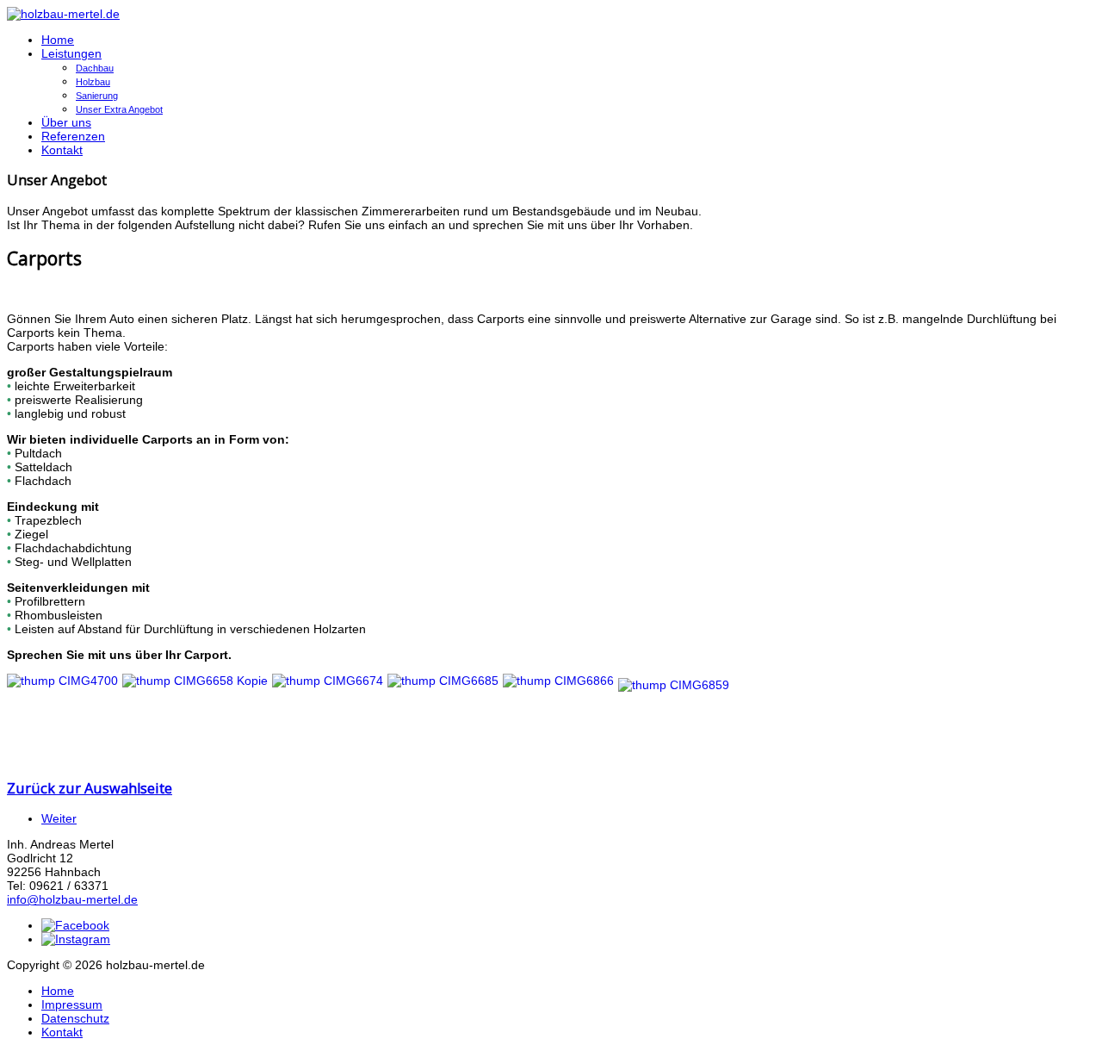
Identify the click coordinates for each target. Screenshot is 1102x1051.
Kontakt (62, 150)
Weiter (59, 818)
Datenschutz (75, 1018)
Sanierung (97, 95)
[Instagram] (75, 939)
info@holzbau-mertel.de (72, 899)
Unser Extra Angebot (119, 109)
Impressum (71, 1004)
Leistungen (71, 53)
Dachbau (95, 68)
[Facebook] (75, 925)
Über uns (66, 122)
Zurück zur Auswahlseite (89, 788)
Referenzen (73, 136)
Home (57, 40)
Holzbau (93, 82)
